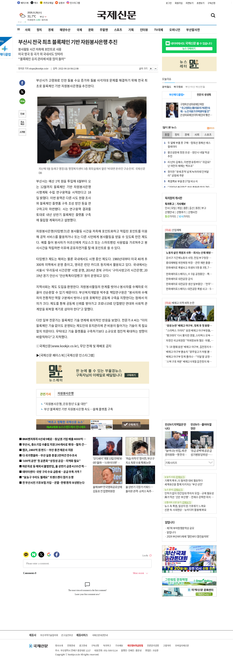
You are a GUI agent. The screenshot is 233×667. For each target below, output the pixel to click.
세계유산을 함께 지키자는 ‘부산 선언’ (184, 484)
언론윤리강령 (153, 645)
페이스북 (25, 2)
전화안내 (71, 645)
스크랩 (22, 132)
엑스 (36, 2)
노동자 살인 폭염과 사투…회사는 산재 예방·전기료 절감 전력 (197, 252)
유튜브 (61, 2)
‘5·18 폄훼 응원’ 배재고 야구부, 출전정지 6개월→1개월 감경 (197, 346)
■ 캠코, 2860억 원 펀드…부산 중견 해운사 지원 (46, 450)
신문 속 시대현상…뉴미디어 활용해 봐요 (185, 509)
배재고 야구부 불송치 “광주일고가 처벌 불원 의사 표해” (194, 351)
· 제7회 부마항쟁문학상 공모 (179, 528)
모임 (173, 208)
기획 (131, 29)
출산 (191, 208)
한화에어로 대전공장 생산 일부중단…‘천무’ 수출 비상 (193, 284)
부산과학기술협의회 (49, 635)
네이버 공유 (22, 102)
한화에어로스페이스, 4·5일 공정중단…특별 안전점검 (194, 274)
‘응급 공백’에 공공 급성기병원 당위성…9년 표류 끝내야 (201, 455)
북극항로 (178, 86)
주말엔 (104, 29)
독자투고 (107, 645)
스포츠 (118, 29)
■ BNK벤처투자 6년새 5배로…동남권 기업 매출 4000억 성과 (53, 439)
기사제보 (119, 645)
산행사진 (192, 212)
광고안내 (83, 645)
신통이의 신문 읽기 (178, 502)
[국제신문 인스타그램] (80, 355)
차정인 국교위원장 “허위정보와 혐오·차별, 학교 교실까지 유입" (199, 340)
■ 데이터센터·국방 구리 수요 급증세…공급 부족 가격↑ (50, 471)
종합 (167, 134)
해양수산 (65, 29)
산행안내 (169, 212)
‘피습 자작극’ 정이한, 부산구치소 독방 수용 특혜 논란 (140, 460)
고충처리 (167, 645)
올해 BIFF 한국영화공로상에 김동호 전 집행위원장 (107, 489)
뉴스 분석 (174, 489)
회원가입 (179, 3)
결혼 (185, 208)
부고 (204, 208)
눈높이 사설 (175, 476)
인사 (167, 208)
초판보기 (200, 3)
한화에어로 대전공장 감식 (179, 279)
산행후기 (181, 212)
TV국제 (158, 29)
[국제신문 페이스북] (52, 355)
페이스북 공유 (22, 83)
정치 (39, 29)
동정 (198, 208)
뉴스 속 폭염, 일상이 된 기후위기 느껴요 (185, 506)
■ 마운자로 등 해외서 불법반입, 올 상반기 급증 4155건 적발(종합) (56, 466)
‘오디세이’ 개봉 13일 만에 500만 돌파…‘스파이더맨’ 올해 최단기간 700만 (107, 462)
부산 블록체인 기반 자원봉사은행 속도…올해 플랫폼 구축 (78, 409)
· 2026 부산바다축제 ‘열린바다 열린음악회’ (187, 536)
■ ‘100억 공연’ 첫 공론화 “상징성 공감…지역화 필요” (49, 461)
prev (164, 558)
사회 (27, 29)
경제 (51, 29)
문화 (91, 29)
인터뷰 (144, 29)
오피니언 (174, 29)
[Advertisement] (120, 201)
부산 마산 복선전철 (195, 86)
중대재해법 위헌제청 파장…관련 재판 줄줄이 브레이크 (194, 262)
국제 (79, 29)
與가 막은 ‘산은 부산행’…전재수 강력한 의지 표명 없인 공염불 (197, 497)
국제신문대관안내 (100, 635)
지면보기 (189, 3)
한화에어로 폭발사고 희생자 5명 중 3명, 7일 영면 (191, 267)
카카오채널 (48, 2)
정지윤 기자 (23, 68)
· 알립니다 (170, 532)
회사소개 (59, 645)
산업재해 (173, 230)
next (214, 558)
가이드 (170, 216)
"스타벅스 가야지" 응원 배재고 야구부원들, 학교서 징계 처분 (197, 330)
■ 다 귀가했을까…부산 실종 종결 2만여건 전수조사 (48, 455)
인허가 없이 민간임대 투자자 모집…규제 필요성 (189, 493)
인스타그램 (75, 2)
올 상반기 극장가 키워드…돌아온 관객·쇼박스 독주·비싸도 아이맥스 (139, 491)
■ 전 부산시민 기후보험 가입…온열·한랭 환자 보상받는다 (51, 482)
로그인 (169, 3)
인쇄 (22, 114)
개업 (179, 208)
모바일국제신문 (182, 645)
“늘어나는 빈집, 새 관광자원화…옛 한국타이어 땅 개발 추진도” (176, 455)
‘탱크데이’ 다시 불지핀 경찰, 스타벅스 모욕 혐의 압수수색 (195, 335)
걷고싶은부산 (67, 635)
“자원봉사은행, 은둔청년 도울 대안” (65, 404)
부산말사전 (193, 29)
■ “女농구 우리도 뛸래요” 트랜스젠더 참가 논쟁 (46, 477)
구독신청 (211, 3)
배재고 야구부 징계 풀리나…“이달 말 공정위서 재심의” (194, 356)
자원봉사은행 (66, 393)
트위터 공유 (22, 92)
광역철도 (166, 86)
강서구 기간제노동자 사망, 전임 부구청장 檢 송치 (191, 257)
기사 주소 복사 (22, 123)
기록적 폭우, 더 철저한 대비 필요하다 (184, 480)
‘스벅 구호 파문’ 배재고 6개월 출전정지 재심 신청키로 (193, 361)
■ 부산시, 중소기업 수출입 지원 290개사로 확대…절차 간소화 (54, 444)
